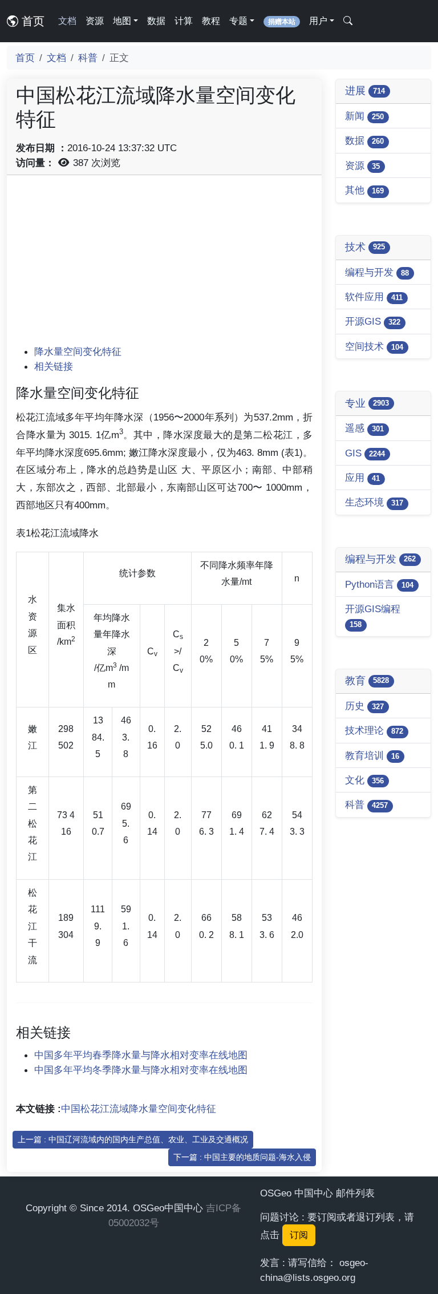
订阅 (299, 1235)
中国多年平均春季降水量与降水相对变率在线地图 (141, 1055)
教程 (211, 21)
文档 (67, 21)
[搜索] (348, 21)
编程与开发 (377, 272)
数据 (156, 21)
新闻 (364, 116)
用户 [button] (318, 21)
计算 (184, 21)
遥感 (364, 428)
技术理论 (374, 730)
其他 (364, 190)
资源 (95, 21)
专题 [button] (238, 21)
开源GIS (372, 321)
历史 (364, 705)
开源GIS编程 (372, 616)
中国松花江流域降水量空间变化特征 (138, 1108)
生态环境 (374, 502)
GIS (365, 453)
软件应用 (374, 296)
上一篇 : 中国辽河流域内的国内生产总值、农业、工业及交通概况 (133, 1139)
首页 (31, 21)
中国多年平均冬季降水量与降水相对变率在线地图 (141, 1069)
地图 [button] (122, 21)
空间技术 (374, 346)
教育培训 (372, 755)
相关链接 (53, 366)
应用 (362, 477)
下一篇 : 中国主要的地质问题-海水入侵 (242, 1157)
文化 (364, 780)
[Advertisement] (164, 264)
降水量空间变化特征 (77, 351)
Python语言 (379, 584)
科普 (88, 57)
